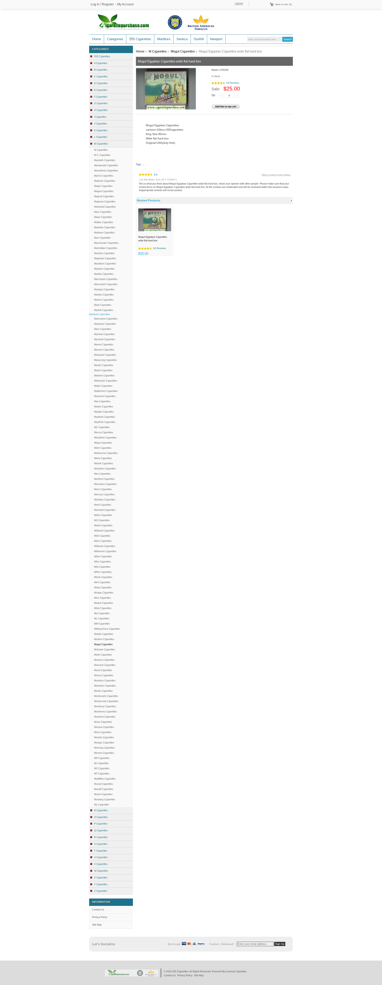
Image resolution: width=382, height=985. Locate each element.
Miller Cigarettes (103, 556)
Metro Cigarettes (103, 515)
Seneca (182, 39)
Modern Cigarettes (104, 639)
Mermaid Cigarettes (104, 510)
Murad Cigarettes (103, 784)
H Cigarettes (101, 110)
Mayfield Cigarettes (104, 417)
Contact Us (98, 909)
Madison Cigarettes (104, 181)
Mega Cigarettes (103, 442)
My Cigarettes (101, 804)
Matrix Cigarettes (103, 386)
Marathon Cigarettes (105, 263)
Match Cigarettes (103, 370)
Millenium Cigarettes (105, 551)
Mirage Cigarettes (103, 592)
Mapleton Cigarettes (105, 258)
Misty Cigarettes (102, 608)
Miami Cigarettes (103, 525)
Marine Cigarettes (103, 299)
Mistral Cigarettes (103, 603)
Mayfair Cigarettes (104, 411)
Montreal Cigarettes (104, 716)
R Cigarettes (101, 837)
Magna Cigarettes (103, 191)
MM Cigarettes (102, 623)
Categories (115, 39)
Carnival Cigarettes (236, 971)
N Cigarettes (101, 810)
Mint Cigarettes (102, 582)
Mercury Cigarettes (104, 494)
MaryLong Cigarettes (105, 360)
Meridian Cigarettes (104, 499)
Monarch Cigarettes (104, 665)
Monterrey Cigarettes (105, 711)
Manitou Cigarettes (104, 253)
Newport (216, 39)
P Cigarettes (100, 823)
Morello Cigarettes (104, 737)
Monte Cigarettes (103, 691)
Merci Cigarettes (103, 489)
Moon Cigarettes (103, 722)
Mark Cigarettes (102, 305)
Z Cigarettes (100, 891)
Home (96, 39)
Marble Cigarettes (103, 274)
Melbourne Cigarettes (106, 453)
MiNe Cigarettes (103, 572)
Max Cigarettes (102, 401)
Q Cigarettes (101, 830)
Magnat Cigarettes (104, 196)
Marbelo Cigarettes (104, 268)
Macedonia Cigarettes (106, 170)
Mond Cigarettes (103, 670)
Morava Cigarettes (104, 727)
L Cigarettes (100, 137)
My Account (125, 4)
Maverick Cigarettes (105, 396)
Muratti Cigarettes (103, 789)
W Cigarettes (101, 870)
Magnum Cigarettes (104, 201)
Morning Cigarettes (104, 747)
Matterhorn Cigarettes (106, 391)
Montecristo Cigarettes (106, 701)
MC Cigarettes (102, 427)
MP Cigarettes (101, 758)
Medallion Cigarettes (105, 437)
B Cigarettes (100, 69)
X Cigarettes (100, 877)
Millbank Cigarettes (104, 546)
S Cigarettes (100, 844)
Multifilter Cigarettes (105, 778)
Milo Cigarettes (102, 566)
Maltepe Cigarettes (104, 232)
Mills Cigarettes (102, 561)
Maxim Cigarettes (103, 406)
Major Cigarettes (103, 217)
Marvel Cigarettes (103, 344)
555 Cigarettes (140, 39)
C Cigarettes (101, 76)
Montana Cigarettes (104, 680)
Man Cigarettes (102, 237)
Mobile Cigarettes (103, 634)
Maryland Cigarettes (105, 355)
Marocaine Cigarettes (105, 318)
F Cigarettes (100, 96)
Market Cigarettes (103, 310)
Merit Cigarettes (102, 504)
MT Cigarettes (101, 773)
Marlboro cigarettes (99, 314)
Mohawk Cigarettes (104, 649)
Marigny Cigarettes (104, 289)
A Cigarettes (100, 63)
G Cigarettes (101, 103)
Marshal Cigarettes (104, 334)
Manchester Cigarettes (106, 243)
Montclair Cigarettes (105, 685)
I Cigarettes (100, 117)
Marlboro (163, 39)
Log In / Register (102, 4)
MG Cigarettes (102, 520)
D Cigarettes (101, 83)
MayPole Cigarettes (104, 422)
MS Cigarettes (101, 768)
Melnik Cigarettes (103, 463)
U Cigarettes (101, 857)
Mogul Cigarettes (183, 51)
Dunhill (199, 39)
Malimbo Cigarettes (104, 227)
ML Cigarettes (101, 618)
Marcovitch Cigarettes (106, 284)
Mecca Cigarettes (103, 432)
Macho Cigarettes (103, 175)
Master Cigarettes (103, 365)
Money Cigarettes (103, 675)
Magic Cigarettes (103, 186)
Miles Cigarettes (103, 541)
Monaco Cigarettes (104, 660)
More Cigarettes (102, 732)
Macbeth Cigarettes (104, 160)
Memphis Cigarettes (105, 468)
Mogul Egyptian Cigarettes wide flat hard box (152, 239)
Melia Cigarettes (103, 458)
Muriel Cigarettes (103, 794)
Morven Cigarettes (104, 753)
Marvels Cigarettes (104, 349)
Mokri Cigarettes (103, 654)
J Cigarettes (100, 123)
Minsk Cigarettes (103, 577)
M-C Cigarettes (102, 155)
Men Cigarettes (102, 473)
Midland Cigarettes (104, 530)
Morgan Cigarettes (104, 742)
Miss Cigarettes (102, 597)
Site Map (97, 924)
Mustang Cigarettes (104, 799)
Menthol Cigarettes (104, 479)
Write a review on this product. (276, 175)
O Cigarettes (101, 817)
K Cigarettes (100, 130)
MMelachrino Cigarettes (107, 629)
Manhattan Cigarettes (105, 248)
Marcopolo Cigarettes (105, 279)
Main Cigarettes (102, 212)
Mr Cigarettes (101, 763)
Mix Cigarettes (102, 613)
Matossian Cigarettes (105, 380)
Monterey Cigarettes (105, 706)
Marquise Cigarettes (105, 324)
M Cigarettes (101, 150)
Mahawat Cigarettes (105, 206)
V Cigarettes (100, 864)
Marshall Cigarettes (104, 339)
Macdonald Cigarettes (106, 165)
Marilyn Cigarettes (104, 294)
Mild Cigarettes (102, 535)
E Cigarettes (100, 90)
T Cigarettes (100, 850)
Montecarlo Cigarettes (106, 696)
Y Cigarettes (100, 884)
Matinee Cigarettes (104, 375)
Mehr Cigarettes (102, 448)
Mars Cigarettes (102, 329)
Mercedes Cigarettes (105, 484)
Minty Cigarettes (103, 587)
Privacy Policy (99, 917)
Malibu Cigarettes (103, 222)
